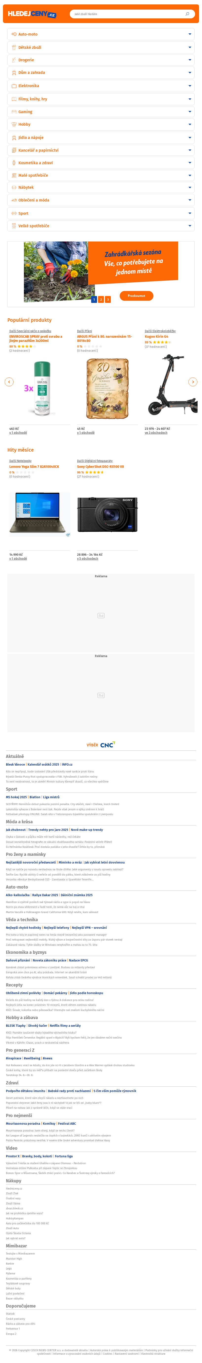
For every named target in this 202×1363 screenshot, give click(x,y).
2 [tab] (101, 299)
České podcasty (15, 1319)
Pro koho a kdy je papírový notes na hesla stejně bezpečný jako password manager (56, 935)
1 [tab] (94, 299)
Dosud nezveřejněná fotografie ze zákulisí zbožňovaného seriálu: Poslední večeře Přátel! (59, 842)
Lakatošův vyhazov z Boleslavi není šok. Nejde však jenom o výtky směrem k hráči (55, 809)
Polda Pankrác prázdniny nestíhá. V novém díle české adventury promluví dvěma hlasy (58, 1140)
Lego (9, 1268)
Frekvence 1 (13, 1329)
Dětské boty (13, 1288)
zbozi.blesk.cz (14, 1208)
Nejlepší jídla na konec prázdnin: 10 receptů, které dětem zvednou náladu (51, 1005)
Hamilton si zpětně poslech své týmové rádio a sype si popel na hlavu (48, 902)
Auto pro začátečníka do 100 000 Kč (27, 1223)
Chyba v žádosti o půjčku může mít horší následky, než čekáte (43, 837)
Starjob (10, 1314)
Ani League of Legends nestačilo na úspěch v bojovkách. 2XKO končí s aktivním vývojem (58, 1135)
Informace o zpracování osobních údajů (77, 1354)
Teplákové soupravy (18, 1283)
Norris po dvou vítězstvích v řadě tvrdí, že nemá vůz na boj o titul (45, 907)
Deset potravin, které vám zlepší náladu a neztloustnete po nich (44, 1098)
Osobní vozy (13, 1198)
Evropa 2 (11, 1334)
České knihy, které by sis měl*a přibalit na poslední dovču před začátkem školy (54, 1070)
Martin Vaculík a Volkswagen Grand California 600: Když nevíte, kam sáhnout (52, 912)
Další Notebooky (20, 461)
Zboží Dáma (13, 1203)
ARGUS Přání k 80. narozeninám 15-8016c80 (104, 338)
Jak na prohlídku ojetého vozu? (24, 1213)
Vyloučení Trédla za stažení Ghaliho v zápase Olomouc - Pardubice (46, 1163)
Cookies (107, 1354)
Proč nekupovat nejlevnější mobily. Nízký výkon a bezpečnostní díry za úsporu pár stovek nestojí (64, 940)
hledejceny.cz (14, 1188)
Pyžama (10, 1273)
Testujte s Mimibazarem (20, 1253)
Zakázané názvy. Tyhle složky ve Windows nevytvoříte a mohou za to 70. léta (51, 945)
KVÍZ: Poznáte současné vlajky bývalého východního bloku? (41, 1033)
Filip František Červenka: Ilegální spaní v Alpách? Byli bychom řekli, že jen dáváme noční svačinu (64, 1037)
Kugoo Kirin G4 (156, 336)
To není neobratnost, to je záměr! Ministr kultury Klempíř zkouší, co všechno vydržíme (57, 781)
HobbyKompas (14, 1218)
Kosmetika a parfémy (19, 1279)
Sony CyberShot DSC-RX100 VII (100, 466)
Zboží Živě (12, 1193)
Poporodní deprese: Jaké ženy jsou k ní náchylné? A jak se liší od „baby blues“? (53, 1103)
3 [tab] (108, 299)
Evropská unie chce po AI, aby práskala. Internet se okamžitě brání (46, 972)
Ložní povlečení (15, 1294)
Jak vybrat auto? (15, 1238)
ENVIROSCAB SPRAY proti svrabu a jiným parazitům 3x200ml (35, 338)
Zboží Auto (12, 1228)
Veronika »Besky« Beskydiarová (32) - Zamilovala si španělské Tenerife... (50, 879)
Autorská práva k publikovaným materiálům (116, 1350)
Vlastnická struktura (153, 1354)
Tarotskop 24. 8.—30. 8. (19, 1075)
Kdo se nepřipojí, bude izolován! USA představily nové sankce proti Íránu (50, 771)
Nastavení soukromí (127, 1354)
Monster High (14, 1259)
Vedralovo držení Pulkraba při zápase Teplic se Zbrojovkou (41, 1168)
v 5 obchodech (87, 559)
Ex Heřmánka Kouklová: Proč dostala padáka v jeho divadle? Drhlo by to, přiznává (55, 847)
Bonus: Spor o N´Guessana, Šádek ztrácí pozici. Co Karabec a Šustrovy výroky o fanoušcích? (60, 1173)
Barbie (10, 1264)
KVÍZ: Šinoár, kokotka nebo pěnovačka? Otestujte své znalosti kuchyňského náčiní (55, 1010)
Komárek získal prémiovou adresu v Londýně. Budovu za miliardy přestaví (50, 967)
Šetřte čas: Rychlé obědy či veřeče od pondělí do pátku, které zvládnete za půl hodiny (58, 875)
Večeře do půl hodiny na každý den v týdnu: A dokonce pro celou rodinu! (50, 1000)
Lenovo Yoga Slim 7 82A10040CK (34, 466)
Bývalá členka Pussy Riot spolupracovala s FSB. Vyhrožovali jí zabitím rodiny (51, 777)
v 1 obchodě (18, 433)
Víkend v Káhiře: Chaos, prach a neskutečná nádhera (37, 1043)
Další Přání (84, 331)
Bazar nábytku (14, 1298)
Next (193, 382)
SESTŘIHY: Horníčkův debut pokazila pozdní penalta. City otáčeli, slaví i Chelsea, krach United (62, 804)
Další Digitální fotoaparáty (95, 461)
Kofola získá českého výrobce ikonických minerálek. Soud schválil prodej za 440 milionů (59, 977)
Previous (9, 382)
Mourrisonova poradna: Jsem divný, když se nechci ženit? (40, 1131)
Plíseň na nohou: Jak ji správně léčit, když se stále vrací (39, 1108)
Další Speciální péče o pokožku (30, 331)
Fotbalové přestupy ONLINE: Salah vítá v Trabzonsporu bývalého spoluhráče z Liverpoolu (59, 814)
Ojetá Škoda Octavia (18, 1233)
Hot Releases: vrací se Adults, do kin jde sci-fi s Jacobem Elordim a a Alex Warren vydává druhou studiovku (70, 1065)
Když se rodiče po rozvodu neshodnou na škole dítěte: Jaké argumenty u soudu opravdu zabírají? (64, 869)
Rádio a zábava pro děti (20, 1324)
